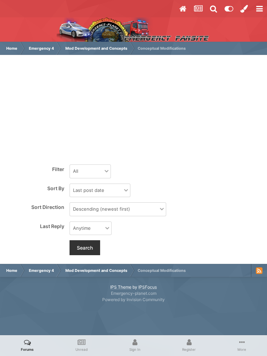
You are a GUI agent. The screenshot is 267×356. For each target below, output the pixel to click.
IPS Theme (120, 287)
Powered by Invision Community (133, 299)
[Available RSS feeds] (259, 270)
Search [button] (85, 248)
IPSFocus (147, 287)
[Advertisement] (133, 110)
